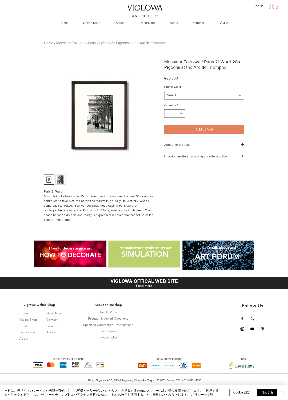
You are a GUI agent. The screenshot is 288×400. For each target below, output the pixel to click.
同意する (267, 392)
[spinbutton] (175, 113)
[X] (252, 318)
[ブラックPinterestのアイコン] (262, 329)
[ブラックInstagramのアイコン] (242, 329)
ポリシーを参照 (202, 394)
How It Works (108, 312)
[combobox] (204, 95)
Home (48, 43)
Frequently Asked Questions (108, 318)
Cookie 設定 (241, 392)
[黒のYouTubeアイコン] (252, 329)
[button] (275, 6)
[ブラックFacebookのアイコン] (242, 318)
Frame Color (173, 86)
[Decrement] (168, 113)
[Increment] (181, 113)
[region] (70, 254)
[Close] (282, 392)
